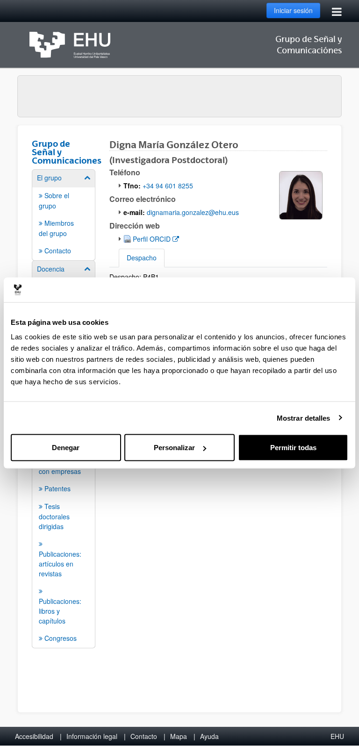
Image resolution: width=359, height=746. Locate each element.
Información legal (91, 736)
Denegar (65, 448)
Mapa (178, 736)
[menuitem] (63, 214)
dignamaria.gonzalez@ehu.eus (193, 212)
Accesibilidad (34, 736)
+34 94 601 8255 (168, 185)
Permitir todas (293, 448)
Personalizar (174, 448)
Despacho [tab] (142, 257)
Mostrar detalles (303, 418)
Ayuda (209, 736)
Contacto (143, 736)
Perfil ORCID (155, 239)
